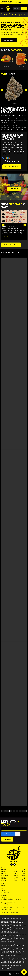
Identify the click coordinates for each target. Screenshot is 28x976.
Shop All (5, 14)
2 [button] (8, 811)
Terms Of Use (14, 912)
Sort (13, 251)
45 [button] (22, 811)
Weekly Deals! (8, 226)
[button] (11, 2)
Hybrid (14, 103)
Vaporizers (7, 67)
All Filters (6, 252)
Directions (5, 893)
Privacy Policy (5, 912)
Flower (14, 14)
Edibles (21, 67)
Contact (3, 890)
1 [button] (5, 811)
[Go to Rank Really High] (14, 974)
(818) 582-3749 (6, 898)
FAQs (2, 888)
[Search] (24, 8)
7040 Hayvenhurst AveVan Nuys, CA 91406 (8, 903)
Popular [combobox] (14, 252)
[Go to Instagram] (11, 864)
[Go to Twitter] (14, 864)
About (3, 885)
